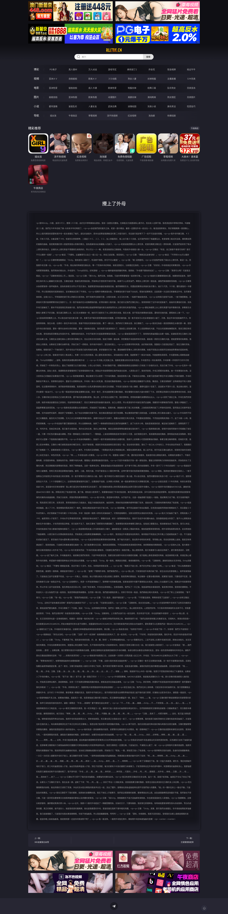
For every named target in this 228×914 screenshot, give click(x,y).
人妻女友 (92, 106)
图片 (36, 97)
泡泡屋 (152, 115)
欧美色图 (92, 97)
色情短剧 (171, 115)
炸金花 (152, 69)
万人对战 (92, 69)
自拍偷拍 (73, 78)
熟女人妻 (132, 78)
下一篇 (187, 840)
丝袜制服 (152, 78)
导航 (36, 115)
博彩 (36, 69)
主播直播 (171, 78)
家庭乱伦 (73, 106)
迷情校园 (132, 106)
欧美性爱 (112, 87)
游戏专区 (112, 69)
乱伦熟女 (171, 87)
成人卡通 (92, 87)
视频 (36, 78)
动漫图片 (112, 97)
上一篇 (41, 840)
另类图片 (191, 97)
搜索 (148, 56)
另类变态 (191, 87)
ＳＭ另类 (191, 78)
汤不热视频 (112, 115)
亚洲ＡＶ (53, 78)
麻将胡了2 (132, 69)
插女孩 (53, 115)
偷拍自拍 (73, 87)
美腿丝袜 (132, 97)
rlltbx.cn (114, 50)
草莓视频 (92, 115)
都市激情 (53, 106)
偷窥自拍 (53, 97)
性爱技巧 (191, 106)
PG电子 (53, 69)
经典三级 (152, 87)
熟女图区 (171, 97)
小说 (36, 106)
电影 (36, 88)
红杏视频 (132, 115)
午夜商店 (73, 115)
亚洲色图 (73, 97)
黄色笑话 (171, 106)
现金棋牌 (171, 69)
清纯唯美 (152, 97)
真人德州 (73, 69)
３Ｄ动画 (112, 78)
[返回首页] (204, 908)
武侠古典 (112, 106)
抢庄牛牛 (191, 69)
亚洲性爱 (53, 87)
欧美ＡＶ (92, 78)
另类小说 (152, 106)
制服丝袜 (132, 87)
